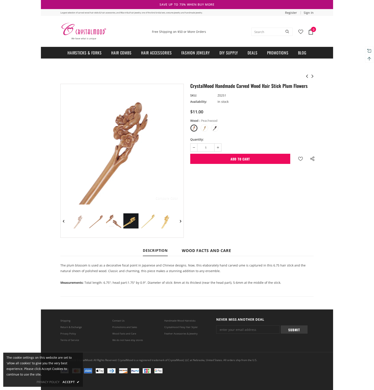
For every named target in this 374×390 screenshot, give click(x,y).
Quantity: (197, 139)
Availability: (198, 102)
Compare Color (167, 198)
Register (291, 13)
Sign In (309, 13)
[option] (122, 145)
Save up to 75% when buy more (187, 4)
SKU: (193, 95)
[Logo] (83, 28)
